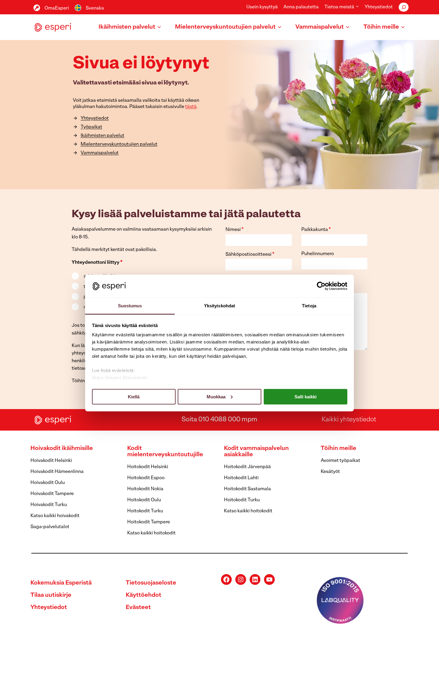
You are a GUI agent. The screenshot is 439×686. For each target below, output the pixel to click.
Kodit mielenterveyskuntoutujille (165, 451)
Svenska (95, 8)
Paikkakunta (316, 229)
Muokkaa (216, 396)
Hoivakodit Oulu (47, 482)
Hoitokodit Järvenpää (247, 467)
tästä (191, 106)
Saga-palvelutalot (49, 527)
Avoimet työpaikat (340, 460)
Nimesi (234, 229)
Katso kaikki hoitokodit (151, 533)
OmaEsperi (56, 8)
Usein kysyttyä (262, 7)
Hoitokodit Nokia (145, 489)
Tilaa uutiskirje (50, 595)
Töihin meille (338, 448)
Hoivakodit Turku (48, 504)
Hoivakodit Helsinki (51, 460)
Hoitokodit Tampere (148, 522)
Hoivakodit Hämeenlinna (57, 471)
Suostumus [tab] (130, 305)
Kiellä (133, 396)
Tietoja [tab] (309, 305)
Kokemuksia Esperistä (61, 583)
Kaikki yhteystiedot (349, 419)
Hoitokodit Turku (145, 511)
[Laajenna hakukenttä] (404, 7)
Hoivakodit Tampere (52, 493)
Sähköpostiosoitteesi (249, 254)
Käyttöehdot (143, 595)
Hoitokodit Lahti (241, 478)
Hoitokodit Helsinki (147, 467)
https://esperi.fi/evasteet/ (119, 377)
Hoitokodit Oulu (144, 500)
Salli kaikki (305, 396)
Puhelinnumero (317, 254)
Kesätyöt (330, 471)
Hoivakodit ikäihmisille (61, 448)
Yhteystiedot (379, 7)
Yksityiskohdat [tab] (219, 305)
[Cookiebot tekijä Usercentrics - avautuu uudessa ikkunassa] (321, 285)
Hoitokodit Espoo (146, 478)
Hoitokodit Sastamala (247, 489)
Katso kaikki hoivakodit (54, 516)
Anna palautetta (301, 7)
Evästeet (138, 608)
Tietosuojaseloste (151, 583)
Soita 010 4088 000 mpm (219, 419)
